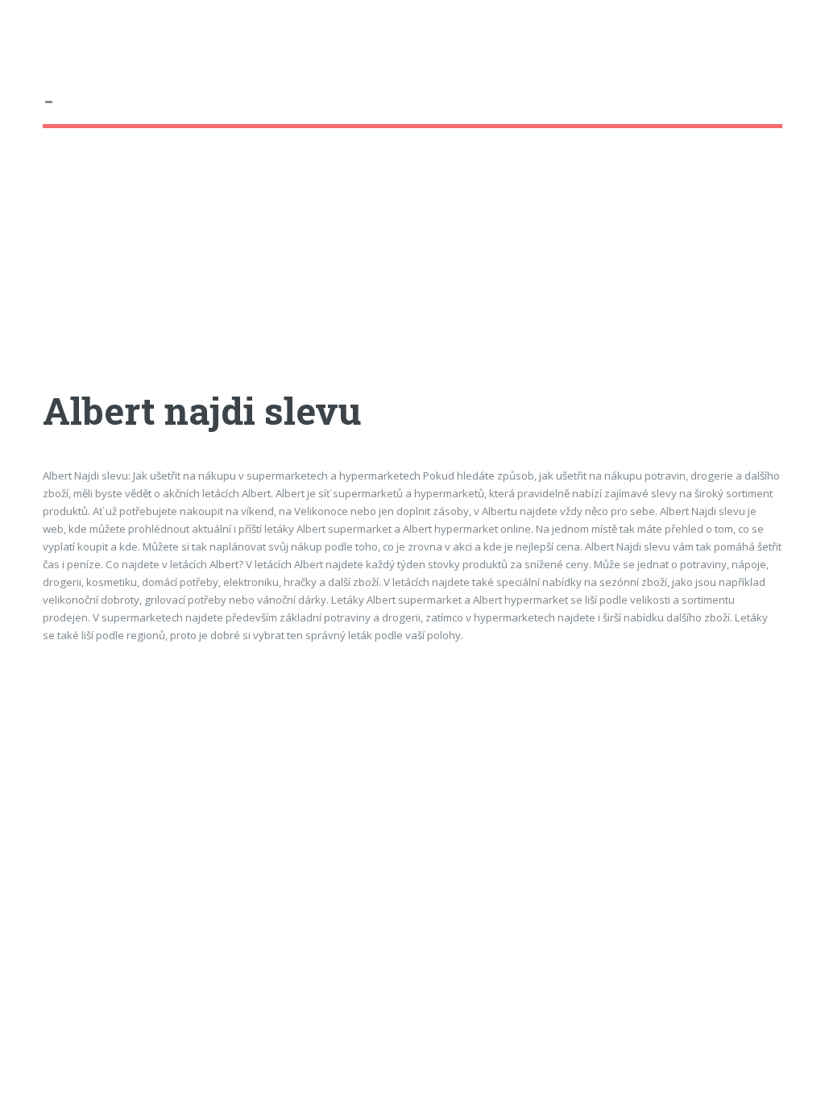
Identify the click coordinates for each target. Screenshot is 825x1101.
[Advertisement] (412, 273)
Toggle (29, 30)
